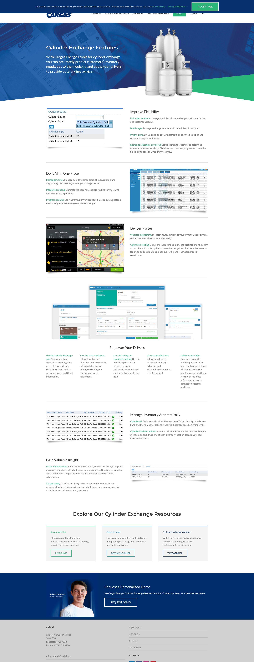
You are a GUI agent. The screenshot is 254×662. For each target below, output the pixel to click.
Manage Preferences (177, 6)
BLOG (134, 640)
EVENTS (135, 634)
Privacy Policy (159, 6)
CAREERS (136, 647)
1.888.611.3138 (62, 645)
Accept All (205, 6)
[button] (203, 13)
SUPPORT (136, 627)
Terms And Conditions (59, 656)
